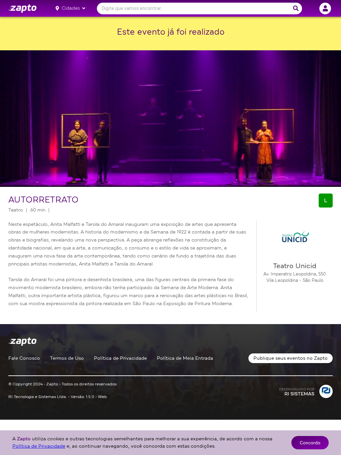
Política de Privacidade (120, 358)
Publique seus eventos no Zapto (290, 358)
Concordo (310, 442)
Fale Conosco (24, 358)
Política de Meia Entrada (185, 358)
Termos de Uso (67, 358)
